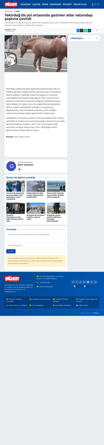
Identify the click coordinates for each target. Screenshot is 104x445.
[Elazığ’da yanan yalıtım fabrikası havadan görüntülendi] (56, 208)
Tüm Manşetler (37, 305)
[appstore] (78, 286)
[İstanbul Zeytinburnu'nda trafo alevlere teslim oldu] (15, 208)
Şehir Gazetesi (25, 165)
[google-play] (89, 286)
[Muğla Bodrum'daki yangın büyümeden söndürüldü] (36, 186)
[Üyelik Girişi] (93, 4)
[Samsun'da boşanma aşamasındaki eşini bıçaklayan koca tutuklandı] (15, 186)
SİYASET (67, 4)
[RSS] (95, 282)
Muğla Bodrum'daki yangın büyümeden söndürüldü (35, 195)
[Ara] (96, 4)
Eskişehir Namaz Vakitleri (60, 300)
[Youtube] (88, 282)
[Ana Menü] (98, 4)
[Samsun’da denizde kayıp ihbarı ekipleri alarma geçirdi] (56, 186)
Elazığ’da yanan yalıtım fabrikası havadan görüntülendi (54, 218)
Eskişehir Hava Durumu (41, 299)
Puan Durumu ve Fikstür (18, 305)
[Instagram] (80, 282)
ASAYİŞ (36, 4)
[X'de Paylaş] (81, 30)
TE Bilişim (95, 313)
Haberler (8, 11)
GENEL (17, 11)
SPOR (45, 4)
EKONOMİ (55, 4)
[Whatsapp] (91, 282)
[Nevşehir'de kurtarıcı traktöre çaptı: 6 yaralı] (36, 208)
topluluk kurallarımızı (28, 258)
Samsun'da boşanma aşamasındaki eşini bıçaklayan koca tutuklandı (15, 196)
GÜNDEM (25, 4)
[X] (76, 282)
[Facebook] (73, 282)
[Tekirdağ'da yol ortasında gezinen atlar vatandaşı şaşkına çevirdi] (36, 53)
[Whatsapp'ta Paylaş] (85, 30)
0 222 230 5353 (45, 282)
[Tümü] (97, 38)
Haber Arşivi (83, 305)
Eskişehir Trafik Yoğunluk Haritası (86, 300)
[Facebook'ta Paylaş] (78, 30)
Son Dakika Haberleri (63, 305)
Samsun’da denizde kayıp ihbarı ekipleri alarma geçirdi (55, 195)
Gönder (11, 251)
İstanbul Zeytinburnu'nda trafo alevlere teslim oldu (14, 218)
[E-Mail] (19, 169)
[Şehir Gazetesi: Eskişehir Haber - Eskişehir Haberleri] (11, 4)
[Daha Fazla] (89, 30)
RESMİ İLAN (80, 4)
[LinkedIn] (84, 282)
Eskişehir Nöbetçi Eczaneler (14, 300)
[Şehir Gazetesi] (11, 166)
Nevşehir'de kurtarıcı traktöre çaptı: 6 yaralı (36, 217)
